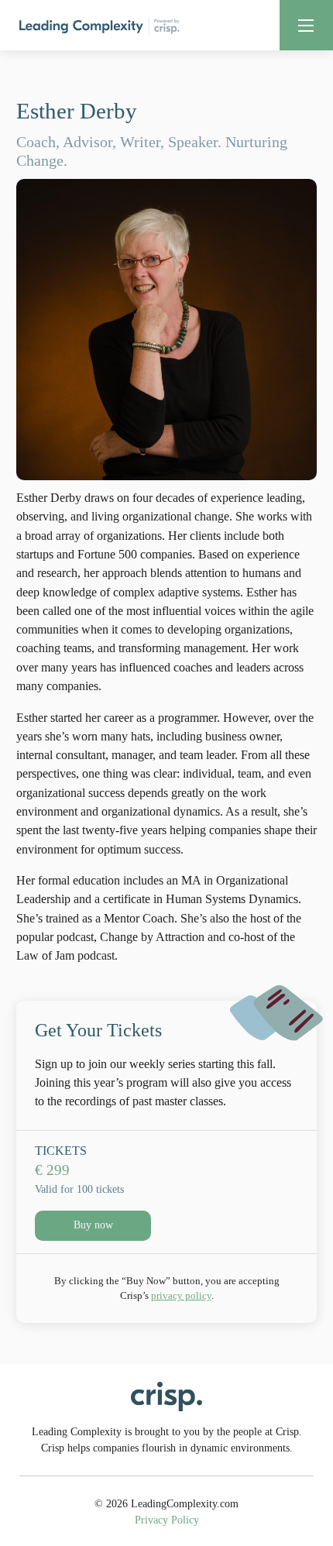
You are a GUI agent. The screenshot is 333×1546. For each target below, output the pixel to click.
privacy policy (181, 1295)
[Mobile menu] (306, 25)
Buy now (93, 1225)
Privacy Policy (167, 1520)
